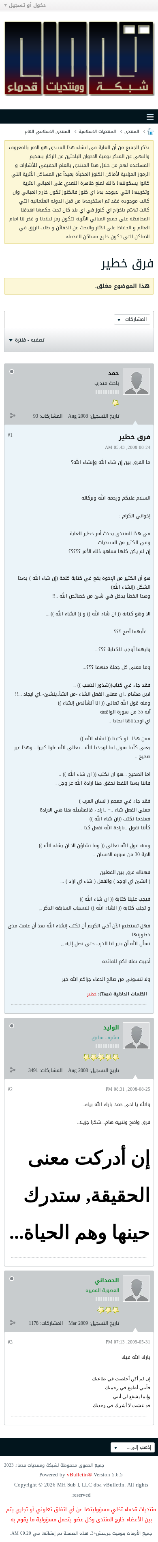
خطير (91, 994)
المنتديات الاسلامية (97, 131)
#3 (10, 1342)
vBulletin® (79, 1474)
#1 (10, 435)
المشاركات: (51, 416)
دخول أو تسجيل (27, 5)
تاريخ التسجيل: (104, 416)
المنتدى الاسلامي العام (47, 131)
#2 (10, 1089)
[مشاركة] (12, 415)
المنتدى (131, 131)
